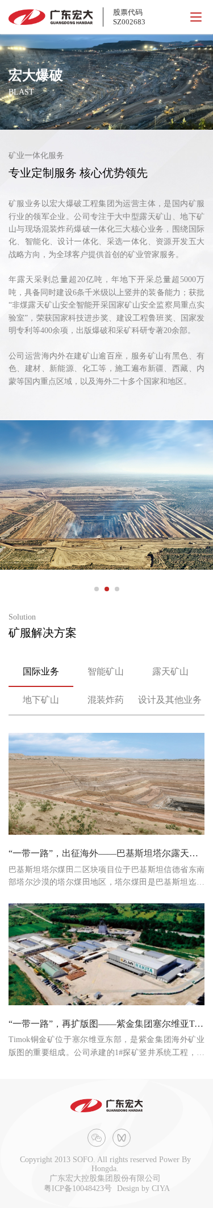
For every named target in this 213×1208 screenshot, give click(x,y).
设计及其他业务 (170, 700)
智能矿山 (105, 671)
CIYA (161, 1188)
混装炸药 (105, 700)
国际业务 (41, 671)
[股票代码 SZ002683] (51, 17)
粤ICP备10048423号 (78, 1188)
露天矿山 (170, 671)
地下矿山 (41, 700)
